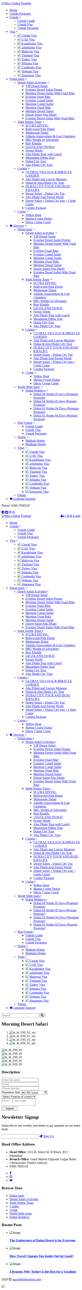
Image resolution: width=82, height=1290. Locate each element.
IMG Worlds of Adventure (42, 139)
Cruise (22, 211)
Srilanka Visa (29, 63)
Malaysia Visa (30, 51)
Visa (13, 31)
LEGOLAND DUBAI (40, 147)
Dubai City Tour (35, 161)
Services (18, 225)
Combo (22, 168)
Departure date (11, 1092)
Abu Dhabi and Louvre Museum (46, 179)
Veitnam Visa (29, 71)
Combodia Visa (31, 67)
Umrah (14, 17)
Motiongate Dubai (36, 132)
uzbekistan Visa (31, 47)
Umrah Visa (25, 24)
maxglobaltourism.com (26, 1279)
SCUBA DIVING (37, 125)
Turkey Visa (29, 59)
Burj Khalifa (33, 143)
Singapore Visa (31, 75)
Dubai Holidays (35, 390)
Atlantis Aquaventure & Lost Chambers (50, 136)
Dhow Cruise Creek (38, 222)
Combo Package (35, 208)
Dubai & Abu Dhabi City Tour (44, 182)
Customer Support (24, 498)
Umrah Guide (26, 20)
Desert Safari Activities (32, 82)
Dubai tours (17, 79)
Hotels (22, 437)
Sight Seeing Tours (29, 122)
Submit (9, 1108)
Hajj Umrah (25, 422)
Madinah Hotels (35, 444)
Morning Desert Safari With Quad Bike (50, 93)
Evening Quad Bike (38, 96)
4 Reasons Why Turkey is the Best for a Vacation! (43, 1271)
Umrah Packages (20, 13)
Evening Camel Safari (39, 100)
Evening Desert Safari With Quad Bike (49, 118)
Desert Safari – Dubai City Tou (45, 193)
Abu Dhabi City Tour (39, 165)
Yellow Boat (33, 215)
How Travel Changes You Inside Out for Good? (41, 1256)
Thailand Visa (30, 55)
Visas (21, 448)
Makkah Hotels (35, 440)
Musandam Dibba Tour (40, 157)
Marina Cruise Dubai (38, 218)
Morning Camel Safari (39, 104)
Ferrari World (33, 150)
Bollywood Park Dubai (40, 129)
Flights (22, 495)
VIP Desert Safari (36, 86)
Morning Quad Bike (38, 107)
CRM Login (72, 516)
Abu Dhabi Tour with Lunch (43, 154)
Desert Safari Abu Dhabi (41, 114)
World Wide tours (29, 387)
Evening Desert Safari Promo (43, 89)
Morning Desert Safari (39, 111)
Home (13, 10)
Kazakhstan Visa (32, 43)
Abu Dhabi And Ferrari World (44, 197)
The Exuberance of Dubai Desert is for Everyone (42, 1240)
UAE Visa (28, 39)
